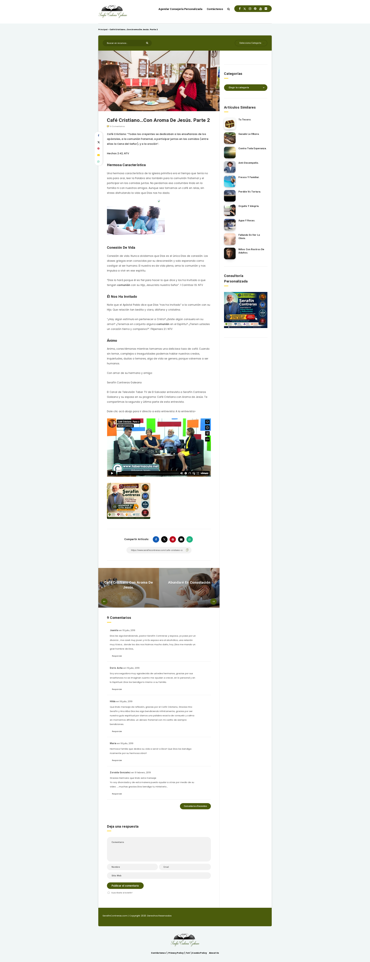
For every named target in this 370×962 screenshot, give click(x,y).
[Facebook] (239, 8)
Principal (103, 29)
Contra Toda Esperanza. (252, 148)
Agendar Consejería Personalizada (180, 9)
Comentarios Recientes (195, 806)
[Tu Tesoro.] (230, 123)
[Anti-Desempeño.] (230, 167)
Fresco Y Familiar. (249, 177)
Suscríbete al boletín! (122, 892)
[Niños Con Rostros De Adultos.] (230, 253)
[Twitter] (244, 8)
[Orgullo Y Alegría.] (230, 210)
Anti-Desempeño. (248, 162)
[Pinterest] (255, 8)
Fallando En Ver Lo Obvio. (249, 237)
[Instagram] (250, 8)
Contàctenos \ (159, 953)
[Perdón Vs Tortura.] (230, 196)
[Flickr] (266, 8)
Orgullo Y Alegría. (248, 206)
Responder (117, 656)
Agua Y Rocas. (246, 220)
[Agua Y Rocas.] (230, 224)
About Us (214, 953)
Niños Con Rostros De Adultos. (251, 251)
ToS (188, 953)
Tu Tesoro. (244, 119)
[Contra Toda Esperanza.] (230, 152)
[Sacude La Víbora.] (230, 138)
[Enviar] (147, 42)
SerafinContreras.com (115, 915)
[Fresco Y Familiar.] (230, 181)
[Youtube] (260, 8)
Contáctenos (215, 9)
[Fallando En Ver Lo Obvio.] (230, 239)
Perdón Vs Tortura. (249, 191)
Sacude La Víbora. (248, 134)
